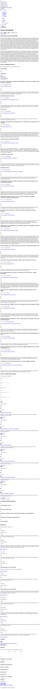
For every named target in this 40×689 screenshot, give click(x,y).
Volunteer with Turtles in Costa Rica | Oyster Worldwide (9, 428)
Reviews (5, 13)
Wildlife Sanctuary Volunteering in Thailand (11, 142)
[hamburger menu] (5, 10)
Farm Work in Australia (7, 86)
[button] (20, 377)
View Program (2, 417)
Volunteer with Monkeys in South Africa (7, 493)
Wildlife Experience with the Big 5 (9, 249)
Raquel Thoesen (3, 644)
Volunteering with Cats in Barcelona (10, 294)
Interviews (5, 16)
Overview (5, 12)
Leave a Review (3, 76)
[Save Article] (1, 641)
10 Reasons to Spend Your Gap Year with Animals (8, 643)
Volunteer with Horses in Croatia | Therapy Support (12, 323)
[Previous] (1, 498)
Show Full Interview (3, 549)
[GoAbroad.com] (2, 0)
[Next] (9, 498)
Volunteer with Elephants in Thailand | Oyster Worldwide (13, 171)
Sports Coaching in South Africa (9, 263)
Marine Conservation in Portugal (9, 201)
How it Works (2, 7)
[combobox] (5, 377)
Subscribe (2, 662)
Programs (5, 14)
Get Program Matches (8, 7)
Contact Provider (3, 27)
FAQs (5, 15)
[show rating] (1, 90)
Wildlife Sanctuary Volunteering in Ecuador (11, 99)
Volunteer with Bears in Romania (5, 412)
